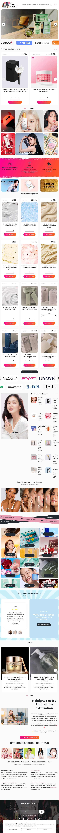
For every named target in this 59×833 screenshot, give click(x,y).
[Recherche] (51, 4)
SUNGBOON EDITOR (36, 54)
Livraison (32, 807)
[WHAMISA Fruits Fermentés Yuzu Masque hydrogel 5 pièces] (10, 254)
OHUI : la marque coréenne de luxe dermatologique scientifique (14, 679)
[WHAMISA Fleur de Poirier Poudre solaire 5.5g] (10, 212)
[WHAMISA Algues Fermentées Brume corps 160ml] (10, 343)
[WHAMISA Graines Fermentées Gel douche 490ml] (29, 343)
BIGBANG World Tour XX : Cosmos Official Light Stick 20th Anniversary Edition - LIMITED (15, 90)
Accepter (29, 829)
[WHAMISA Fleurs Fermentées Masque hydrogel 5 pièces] (29, 254)
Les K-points (8, 807)
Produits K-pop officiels (8, 782)
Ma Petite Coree (29, 804)
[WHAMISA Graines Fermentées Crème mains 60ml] (49, 254)
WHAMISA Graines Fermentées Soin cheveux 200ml (49, 225)
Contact (39, 807)
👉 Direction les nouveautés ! (29, 371)
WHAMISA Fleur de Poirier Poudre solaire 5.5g (10, 224)
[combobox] (37, 4)
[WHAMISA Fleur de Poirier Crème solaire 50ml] (10, 296)
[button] (55, 24)
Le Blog (22, 807)
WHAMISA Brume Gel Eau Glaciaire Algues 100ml (29, 224)
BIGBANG (5, 54)
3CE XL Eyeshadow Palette (56, 442)
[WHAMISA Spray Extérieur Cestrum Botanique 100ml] (29, 296)
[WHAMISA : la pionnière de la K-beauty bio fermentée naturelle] (44, 663)
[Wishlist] (55, 4)
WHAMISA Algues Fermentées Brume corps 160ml (10, 355)
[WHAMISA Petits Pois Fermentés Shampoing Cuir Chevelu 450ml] (49, 296)
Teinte (49, 313)
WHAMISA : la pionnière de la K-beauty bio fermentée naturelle (44, 679)
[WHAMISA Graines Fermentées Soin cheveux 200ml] (49, 212)
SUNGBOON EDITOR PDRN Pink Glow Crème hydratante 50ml (44, 90)
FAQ (27, 807)
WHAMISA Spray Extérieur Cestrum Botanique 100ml (29, 308)
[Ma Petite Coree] (9, 4)
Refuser (45, 829)
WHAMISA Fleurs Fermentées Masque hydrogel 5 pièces (29, 266)
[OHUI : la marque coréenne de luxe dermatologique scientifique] (15, 663)
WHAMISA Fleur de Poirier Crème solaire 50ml (10, 308)
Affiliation (16, 807)
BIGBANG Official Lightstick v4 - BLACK (55, 458)
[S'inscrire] (41, 812)
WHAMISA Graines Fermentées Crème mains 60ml (49, 267)
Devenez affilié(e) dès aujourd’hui (29, 737)
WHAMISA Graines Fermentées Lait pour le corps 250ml (48, 356)
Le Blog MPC (53, 787)
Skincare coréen (35, 771)
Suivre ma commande (48, 807)
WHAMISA (5, 200)
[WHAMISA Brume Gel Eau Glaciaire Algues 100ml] (29, 212)
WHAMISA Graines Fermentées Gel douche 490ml (29, 356)
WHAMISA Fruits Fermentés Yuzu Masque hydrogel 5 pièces (10, 267)
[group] (29, 24)
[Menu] (57, 4)
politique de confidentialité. (30, 825)
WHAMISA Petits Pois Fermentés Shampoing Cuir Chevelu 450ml (48, 309)
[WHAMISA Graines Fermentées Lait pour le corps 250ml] (49, 343)
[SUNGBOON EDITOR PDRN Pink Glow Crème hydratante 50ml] (44, 72)
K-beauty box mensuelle (38, 782)
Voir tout (56, 49)
